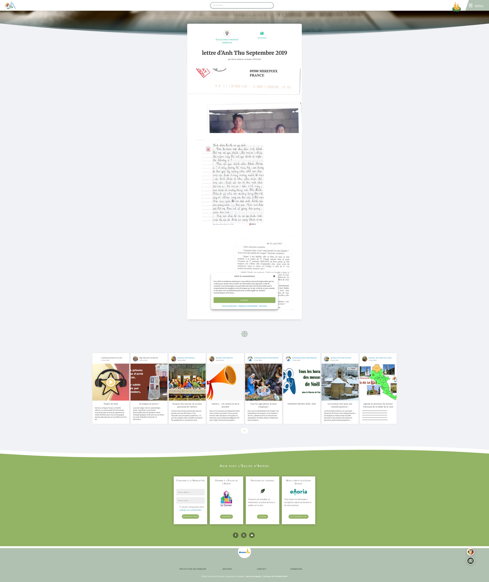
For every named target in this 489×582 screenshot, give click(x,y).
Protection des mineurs (193, 569)
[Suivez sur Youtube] (252, 535)
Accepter (244, 300)
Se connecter (298, 516)
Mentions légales (253, 576)
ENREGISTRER (190, 516)
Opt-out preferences (229, 306)
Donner (226, 516)
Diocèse (262, 38)
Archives (227, 569)
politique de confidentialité (190, 510)
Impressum (263, 306)
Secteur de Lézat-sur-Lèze (380, 358)
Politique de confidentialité (248, 306)
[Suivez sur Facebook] (235, 535)
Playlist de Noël (111, 404)
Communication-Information (266, 358)
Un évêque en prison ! (149, 404)
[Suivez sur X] (244, 535)
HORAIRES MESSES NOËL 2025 (302, 404)
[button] (274, 276)
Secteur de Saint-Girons (340, 358)
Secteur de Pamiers (186, 358)
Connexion (296, 569)
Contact (262, 569)
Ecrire (262, 516)
